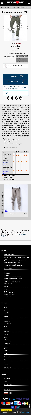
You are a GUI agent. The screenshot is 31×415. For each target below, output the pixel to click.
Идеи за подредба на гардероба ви (11, 264)
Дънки (5, 337)
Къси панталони (7, 336)
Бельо (5, 360)
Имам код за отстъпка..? (9, 294)
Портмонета (6, 348)
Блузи (6, 317)
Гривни (5, 350)
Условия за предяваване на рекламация (12, 276)
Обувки (6, 353)
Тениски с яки (7, 321)
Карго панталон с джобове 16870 (10, 214)
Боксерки (6, 364)
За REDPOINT (7, 291)
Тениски (6, 320)
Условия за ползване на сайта (10, 280)
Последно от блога (9, 254)
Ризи (5, 325)
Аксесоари (7, 344)
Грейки (5, 313)
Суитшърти (6, 312)
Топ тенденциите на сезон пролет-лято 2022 (13, 262)
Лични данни (6, 275)
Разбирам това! (6, 410)
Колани (5, 347)
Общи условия (7, 273)
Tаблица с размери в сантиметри (16, 66)
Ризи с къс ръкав (7, 323)
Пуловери (6, 328)
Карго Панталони (7, 341)
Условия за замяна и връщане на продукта (13, 278)
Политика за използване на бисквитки (12, 281)
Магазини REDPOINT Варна (9, 292)
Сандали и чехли (7, 356)
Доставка (6, 272)
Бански (5, 363)
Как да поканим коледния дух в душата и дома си (14, 265)
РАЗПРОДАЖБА (8, 368)
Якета (5, 307)
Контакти (6, 289)
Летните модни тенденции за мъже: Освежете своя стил (15, 261)
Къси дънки (6, 334)
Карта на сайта (7, 296)
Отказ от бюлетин (8, 283)
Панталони (7, 331)
